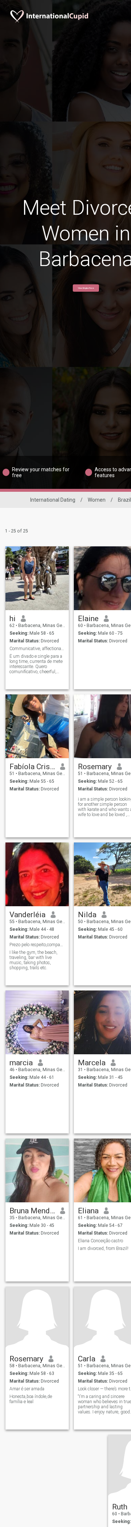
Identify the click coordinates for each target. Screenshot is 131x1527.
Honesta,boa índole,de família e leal (30, 1399)
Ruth (119, 1506)
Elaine (88, 618)
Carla (86, 1358)
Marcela (92, 1062)
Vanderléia (27, 914)
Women (97, 500)
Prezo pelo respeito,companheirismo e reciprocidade (37, 944)
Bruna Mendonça (32, 1210)
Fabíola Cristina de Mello (32, 766)
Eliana (88, 1210)
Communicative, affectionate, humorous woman (37, 648)
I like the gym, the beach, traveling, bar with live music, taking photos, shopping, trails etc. (33, 960)
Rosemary (95, 766)
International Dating (52, 500)
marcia (21, 1062)
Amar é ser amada (26, 1388)
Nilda (87, 914)
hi (12, 618)
